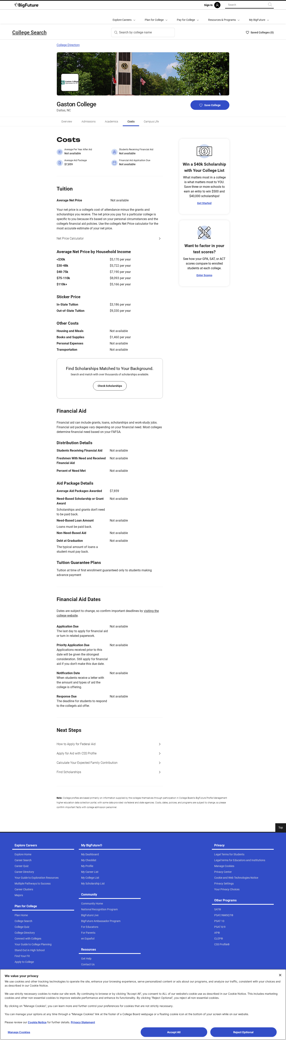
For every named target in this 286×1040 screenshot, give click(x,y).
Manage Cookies (19, 1032)
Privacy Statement (83, 1022)
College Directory (68, 45)
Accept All (174, 1032)
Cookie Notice (37, 1022)
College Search (29, 32)
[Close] (280, 975)
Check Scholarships (110, 385)
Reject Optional (243, 1032)
